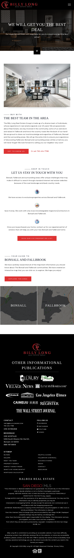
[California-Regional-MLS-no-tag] (12, 395)
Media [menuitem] (40, 463)
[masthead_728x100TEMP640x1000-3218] (19, 386)
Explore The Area (18, 279)
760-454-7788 (9, 426)
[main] (37, 167)
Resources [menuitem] (42, 469)
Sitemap (50, 546)
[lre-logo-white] (29, 378)
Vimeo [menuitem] (41, 432)
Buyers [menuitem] (7, 455)
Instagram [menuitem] (43, 426)
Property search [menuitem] (11, 463)
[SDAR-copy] (27, 395)
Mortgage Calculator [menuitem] (13, 472)
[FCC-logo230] (47, 378)
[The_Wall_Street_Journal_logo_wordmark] (36, 411)
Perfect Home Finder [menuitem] (13, 466)
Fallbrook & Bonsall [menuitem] (47, 457)
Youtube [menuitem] (42, 429)
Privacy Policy (59, 546)
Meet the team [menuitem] (10, 460)
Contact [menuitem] (42, 466)
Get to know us (16, 151)
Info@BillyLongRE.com (13, 423)
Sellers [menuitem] (7, 457)
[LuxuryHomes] (51, 386)
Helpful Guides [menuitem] (44, 455)
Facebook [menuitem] (42, 423)
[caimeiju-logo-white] (25, 403)
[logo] (37, 485)
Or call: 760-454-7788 (40, 151)
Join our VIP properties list (37, 238)
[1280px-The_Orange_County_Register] (49, 403)
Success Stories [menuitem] (45, 460)
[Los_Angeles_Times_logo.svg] (51, 395)
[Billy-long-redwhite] (19, 5)
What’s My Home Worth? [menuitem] (14, 469)
